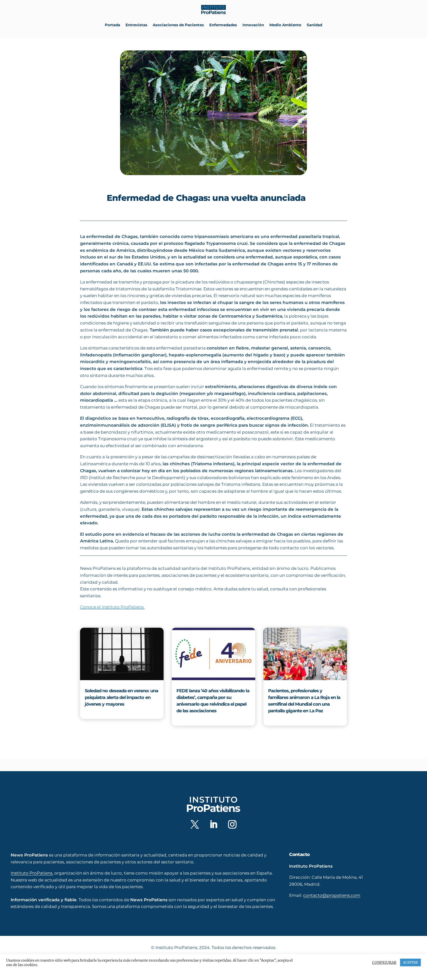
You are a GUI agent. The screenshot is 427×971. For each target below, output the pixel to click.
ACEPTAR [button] (410, 962)
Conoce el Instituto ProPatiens (112, 606)
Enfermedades (223, 25)
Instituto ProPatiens (31, 873)
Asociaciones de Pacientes (178, 25)
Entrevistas (136, 25)
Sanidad (314, 25)
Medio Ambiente (285, 25)
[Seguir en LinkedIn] (213, 824)
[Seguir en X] (194, 824)
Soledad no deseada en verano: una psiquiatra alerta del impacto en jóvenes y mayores (121, 697)
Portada (112, 25)
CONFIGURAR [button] (384, 962)
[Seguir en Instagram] (232, 824)
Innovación (253, 25)
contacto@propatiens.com (331, 895)
